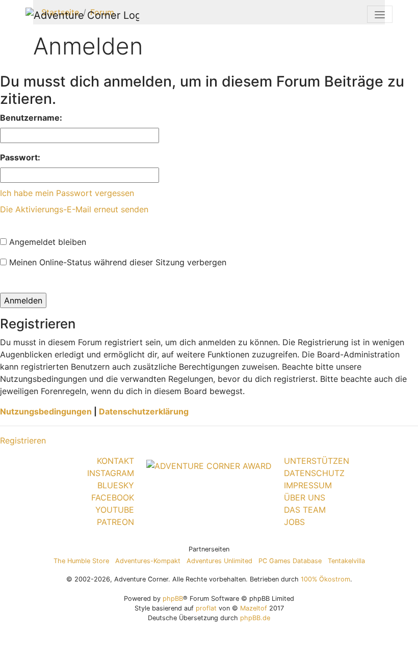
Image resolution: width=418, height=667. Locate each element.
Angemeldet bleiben (46, 242)
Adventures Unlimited (219, 561)
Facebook (112, 497)
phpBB (173, 598)
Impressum (308, 485)
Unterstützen (316, 461)
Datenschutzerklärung (144, 411)
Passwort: (20, 157)
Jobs (294, 522)
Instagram (110, 473)
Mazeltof (253, 608)
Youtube (114, 510)
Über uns (304, 497)
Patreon (115, 522)
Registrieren (23, 440)
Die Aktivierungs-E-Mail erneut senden (74, 209)
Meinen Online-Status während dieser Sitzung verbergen (116, 262)
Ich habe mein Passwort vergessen (67, 193)
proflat (206, 608)
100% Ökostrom (325, 579)
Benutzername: (31, 118)
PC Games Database (290, 561)
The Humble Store (81, 561)
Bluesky (115, 485)
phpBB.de (255, 618)
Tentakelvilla (346, 561)
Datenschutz (314, 473)
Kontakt (115, 461)
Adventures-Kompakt (147, 561)
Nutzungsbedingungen (46, 411)
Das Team (305, 510)
